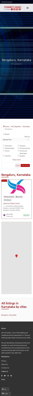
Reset (18, 165)
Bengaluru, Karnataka (8, 315)
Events (7, 151)
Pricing (3, 361)
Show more (17, 160)
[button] (16, 256)
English (6, 393)
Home (6, 126)
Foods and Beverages (23, 152)
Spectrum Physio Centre (11, 203)
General (8, 156)
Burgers (22, 156)
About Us (4, 364)
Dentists (22, 146)
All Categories (16, 126)
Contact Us (5, 368)
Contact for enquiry (6, 2)
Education (8, 146)
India (5, 389)
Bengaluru (6, 210)
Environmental (25, 148)
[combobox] (16, 139)
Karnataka (26, 126)
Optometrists (9, 148)
